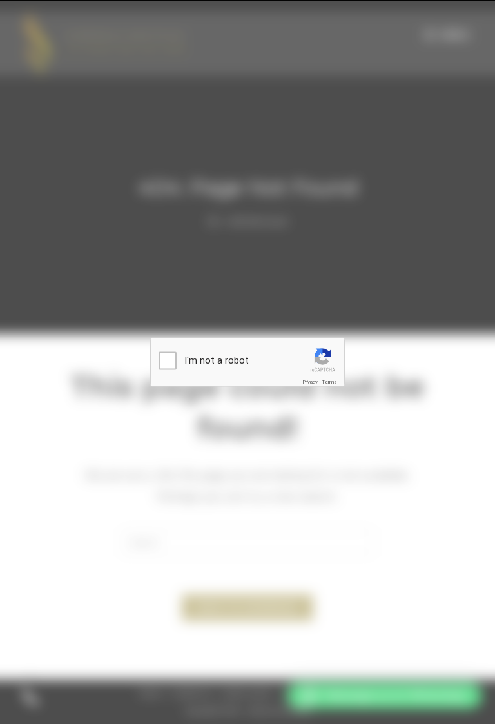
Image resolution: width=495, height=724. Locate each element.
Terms (329, 382)
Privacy (310, 382)
